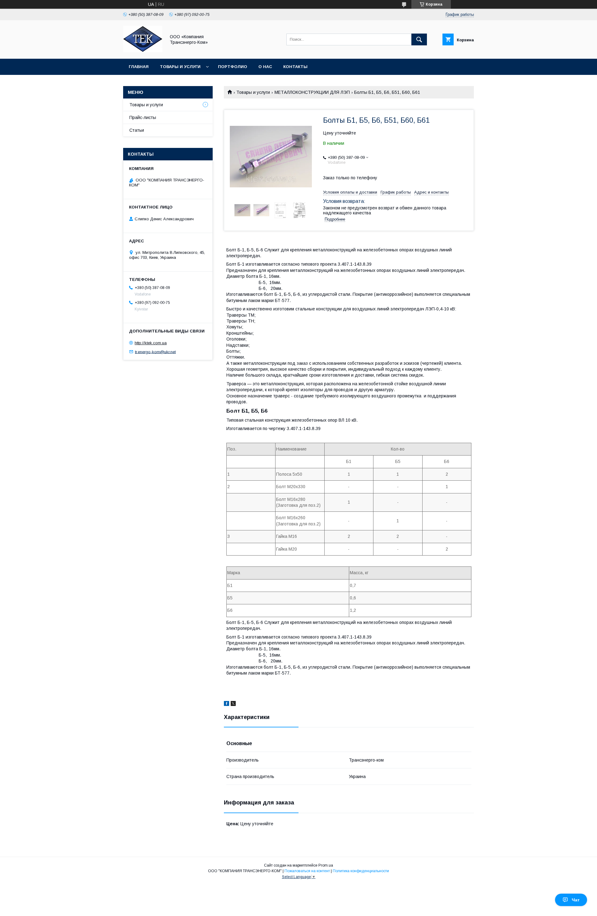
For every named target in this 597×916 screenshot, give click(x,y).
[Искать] (419, 39)
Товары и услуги (180, 66)
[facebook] (226, 704)
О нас (265, 66)
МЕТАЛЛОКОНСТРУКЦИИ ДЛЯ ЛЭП (312, 92)
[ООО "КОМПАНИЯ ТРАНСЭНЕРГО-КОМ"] (142, 50)
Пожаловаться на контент (307, 871)
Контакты (295, 66)
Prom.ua (325, 865)
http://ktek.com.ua (151, 343)
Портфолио (232, 66)
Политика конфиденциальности (361, 871)
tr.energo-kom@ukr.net (155, 351)
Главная (139, 66)
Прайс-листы (142, 117)
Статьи (136, 130)
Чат (576, 899)
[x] (233, 704)
